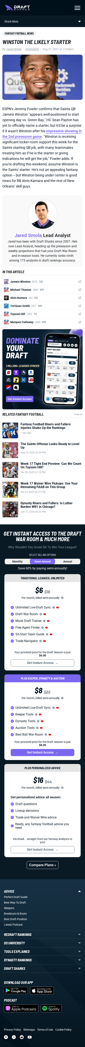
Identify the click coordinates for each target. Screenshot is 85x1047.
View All (78, 414)
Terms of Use (45, 1029)
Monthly (17, 561)
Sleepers (9, 908)
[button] (57, 607)
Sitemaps (29, 1029)
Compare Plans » (42, 865)
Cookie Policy (63, 1029)
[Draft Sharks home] (17, 8)
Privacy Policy (12, 1029)
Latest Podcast (13, 924)
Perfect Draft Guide (15, 897)
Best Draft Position (15, 919)
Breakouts (10, 913)
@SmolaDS (32, 49)
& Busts (22, 913)
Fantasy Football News (19, 33)
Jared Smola (14, 49)
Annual (67, 561)
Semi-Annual (42, 561)
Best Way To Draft (15, 902)
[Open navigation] (77, 8)
